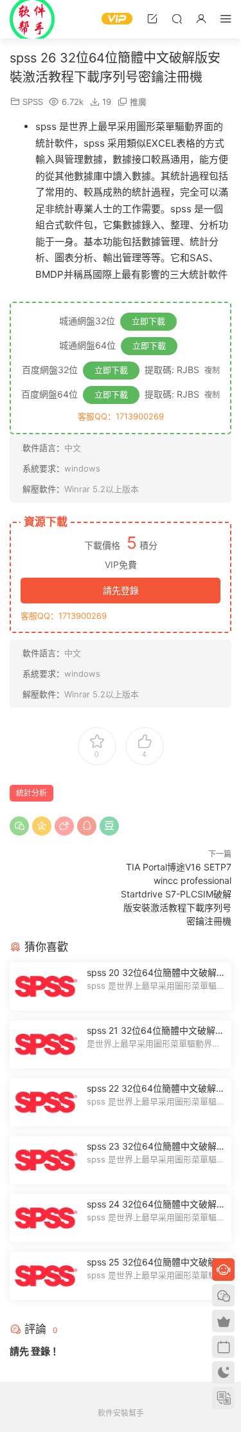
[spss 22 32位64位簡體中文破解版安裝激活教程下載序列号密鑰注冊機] (45, 1102)
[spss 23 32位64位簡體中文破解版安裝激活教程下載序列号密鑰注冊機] (45, 1160)
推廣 (138, 101)
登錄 (40, 1351)
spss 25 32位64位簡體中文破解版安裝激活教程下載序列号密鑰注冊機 (156, 1262)
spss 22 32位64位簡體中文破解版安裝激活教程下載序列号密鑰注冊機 (156, 1089)
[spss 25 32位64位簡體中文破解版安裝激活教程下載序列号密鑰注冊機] (45, 1276)
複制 (212, 370)
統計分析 (31, 793)
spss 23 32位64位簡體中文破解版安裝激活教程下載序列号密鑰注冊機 (156, 1147)
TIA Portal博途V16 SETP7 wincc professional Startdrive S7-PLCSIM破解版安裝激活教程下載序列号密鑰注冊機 (176, 893)
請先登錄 (121, 590)
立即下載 (148, 321)
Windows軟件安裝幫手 (32, 19)
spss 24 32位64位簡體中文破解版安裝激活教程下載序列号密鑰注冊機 (156, 1204)
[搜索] (177, 18)
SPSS (32, 101)
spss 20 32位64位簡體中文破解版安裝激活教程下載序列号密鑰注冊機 (156, 973)
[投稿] (152, 18)
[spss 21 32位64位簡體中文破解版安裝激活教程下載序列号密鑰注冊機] (45, 1044)
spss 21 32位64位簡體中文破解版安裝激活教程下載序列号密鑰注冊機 (155, 1031)
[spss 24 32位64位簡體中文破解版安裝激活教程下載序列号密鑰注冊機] (45, 1218)
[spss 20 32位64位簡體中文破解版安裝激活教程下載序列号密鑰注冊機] (45, 986)
